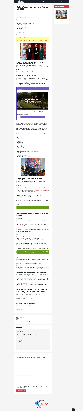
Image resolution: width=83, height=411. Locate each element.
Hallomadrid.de (60, 399)
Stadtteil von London (32, 275)
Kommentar (18, 359)
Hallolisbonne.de (24, 399)
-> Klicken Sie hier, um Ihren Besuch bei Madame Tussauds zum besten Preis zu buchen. (32, 40)
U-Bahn (20, 224)
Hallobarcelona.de (39, 399)
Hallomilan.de (41, 400)
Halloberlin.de (55, 399)
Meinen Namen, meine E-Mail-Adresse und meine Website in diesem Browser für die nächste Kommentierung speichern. (32, 387)
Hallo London (21, 1)
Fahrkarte (21, 39)
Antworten (20, 346)
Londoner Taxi (24, 227)
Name (17, 369)
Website (17, 379)
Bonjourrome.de (34, 399)
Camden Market (36, 151)
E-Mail (17, 374)
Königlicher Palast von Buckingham (41, 190)
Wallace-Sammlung (27, 282)
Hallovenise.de (45, 399)
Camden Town (26, 284)
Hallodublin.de (65, 399)
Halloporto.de (29, 399)
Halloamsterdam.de (50, 399)
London (22, 309)
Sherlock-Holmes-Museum (29, 279)
